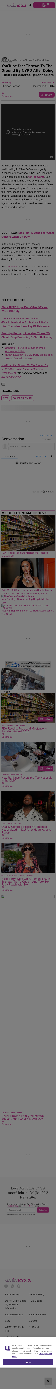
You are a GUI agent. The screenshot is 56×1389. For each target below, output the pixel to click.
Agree (28, 1362)
